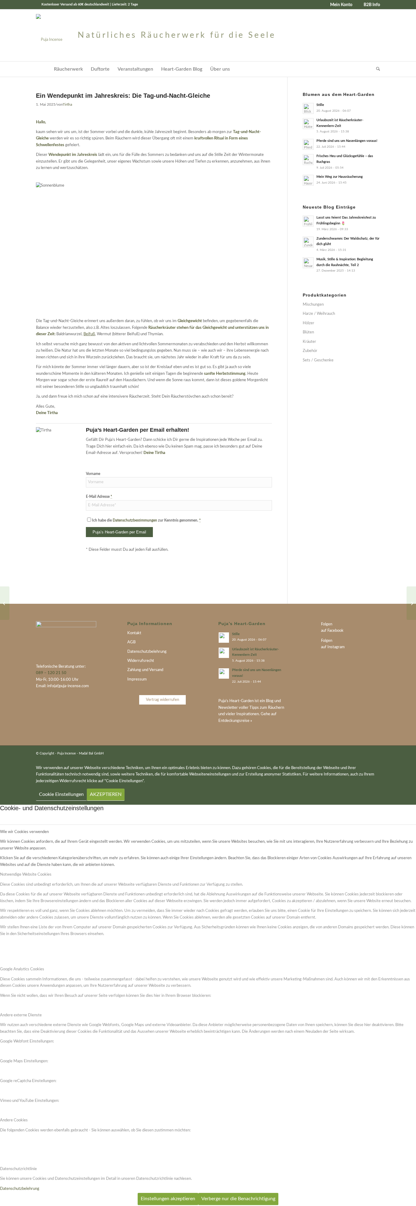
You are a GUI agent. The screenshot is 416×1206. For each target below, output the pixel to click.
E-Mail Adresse (99, 496)
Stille (320, 105)
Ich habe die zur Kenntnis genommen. (146, 520)
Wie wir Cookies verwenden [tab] (24, 832)
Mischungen (313, 305)
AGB (131, 642)
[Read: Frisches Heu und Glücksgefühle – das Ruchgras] (308, 159)
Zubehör (310, 351)
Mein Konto (341, 5)
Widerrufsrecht (140, 661)
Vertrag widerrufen (162, 700)
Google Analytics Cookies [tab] (22, 969)
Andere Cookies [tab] (14, 1120)
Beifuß (89, 334)
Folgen (326, 624)
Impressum (137, 679)
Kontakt (134, 633)
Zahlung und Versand (145, 670)
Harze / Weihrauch (319, 314)
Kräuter (309, 342)
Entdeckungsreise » (235, 721)
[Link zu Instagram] (375, 753)
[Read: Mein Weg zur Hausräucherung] (308, 180)
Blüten (308, 332)
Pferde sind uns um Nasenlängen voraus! (346, 140)
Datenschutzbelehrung (147, 652)
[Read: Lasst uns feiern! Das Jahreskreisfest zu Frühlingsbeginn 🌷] (308, 221)
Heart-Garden (241, 701)
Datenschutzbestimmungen (135, 520)
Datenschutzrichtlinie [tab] (18, 1169)
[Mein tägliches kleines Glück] (411, 603)
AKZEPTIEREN (106, 794)
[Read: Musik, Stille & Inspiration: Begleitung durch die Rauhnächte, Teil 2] (308, 262)
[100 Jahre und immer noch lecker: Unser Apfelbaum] (4, 603)
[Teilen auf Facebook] (261, 581)
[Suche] (376, 69)
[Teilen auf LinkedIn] (224, 581)
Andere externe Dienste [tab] (21, 1015)
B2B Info (372, 5)
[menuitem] (339, 5)
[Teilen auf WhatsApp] (243, 581)
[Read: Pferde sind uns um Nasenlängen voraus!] (308, 144)
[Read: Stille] (308, 108)
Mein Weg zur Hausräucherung (339, 176)
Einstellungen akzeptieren (168, 1198)
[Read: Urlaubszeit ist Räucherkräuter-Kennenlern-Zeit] (308, 123)
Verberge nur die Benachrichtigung (238, 1198)
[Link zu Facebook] (366, 753)
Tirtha (67, 104)
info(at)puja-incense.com (68, 686)
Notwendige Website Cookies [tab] (25, 875)
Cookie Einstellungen (61, 794)
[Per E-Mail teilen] (206, 581)
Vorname (93, 474)
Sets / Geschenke (318, 360)
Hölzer (308, 323)
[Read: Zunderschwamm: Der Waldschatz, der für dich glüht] (308, 242)
